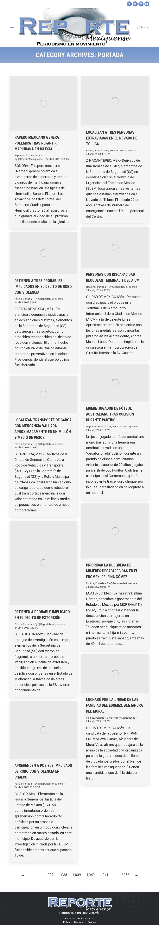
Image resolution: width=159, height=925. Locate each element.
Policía (89, 150)
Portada (35, 155)
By (29, 159)
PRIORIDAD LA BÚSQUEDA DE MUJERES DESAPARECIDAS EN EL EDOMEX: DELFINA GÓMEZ (112, 571)
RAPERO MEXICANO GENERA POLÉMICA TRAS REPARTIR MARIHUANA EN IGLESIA (37, 143)
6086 (125, 875)
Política (90, 583)
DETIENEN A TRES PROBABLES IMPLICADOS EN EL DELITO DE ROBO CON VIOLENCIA (43, 286)
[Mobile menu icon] (12, 27)
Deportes (91, 426)
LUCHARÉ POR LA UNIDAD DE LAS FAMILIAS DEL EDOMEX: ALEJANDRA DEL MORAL (114, 705)
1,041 (104, 875)
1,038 (63, 875)
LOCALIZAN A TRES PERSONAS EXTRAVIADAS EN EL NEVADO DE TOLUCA (111, 138)
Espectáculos (22, 155)
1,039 (77, 875)
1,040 (90, 875)
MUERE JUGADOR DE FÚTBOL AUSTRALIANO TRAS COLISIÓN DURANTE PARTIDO (110, 414)
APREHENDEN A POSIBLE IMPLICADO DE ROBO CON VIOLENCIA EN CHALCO (43, 771)
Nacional (91, 286)
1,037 (49, 875)
